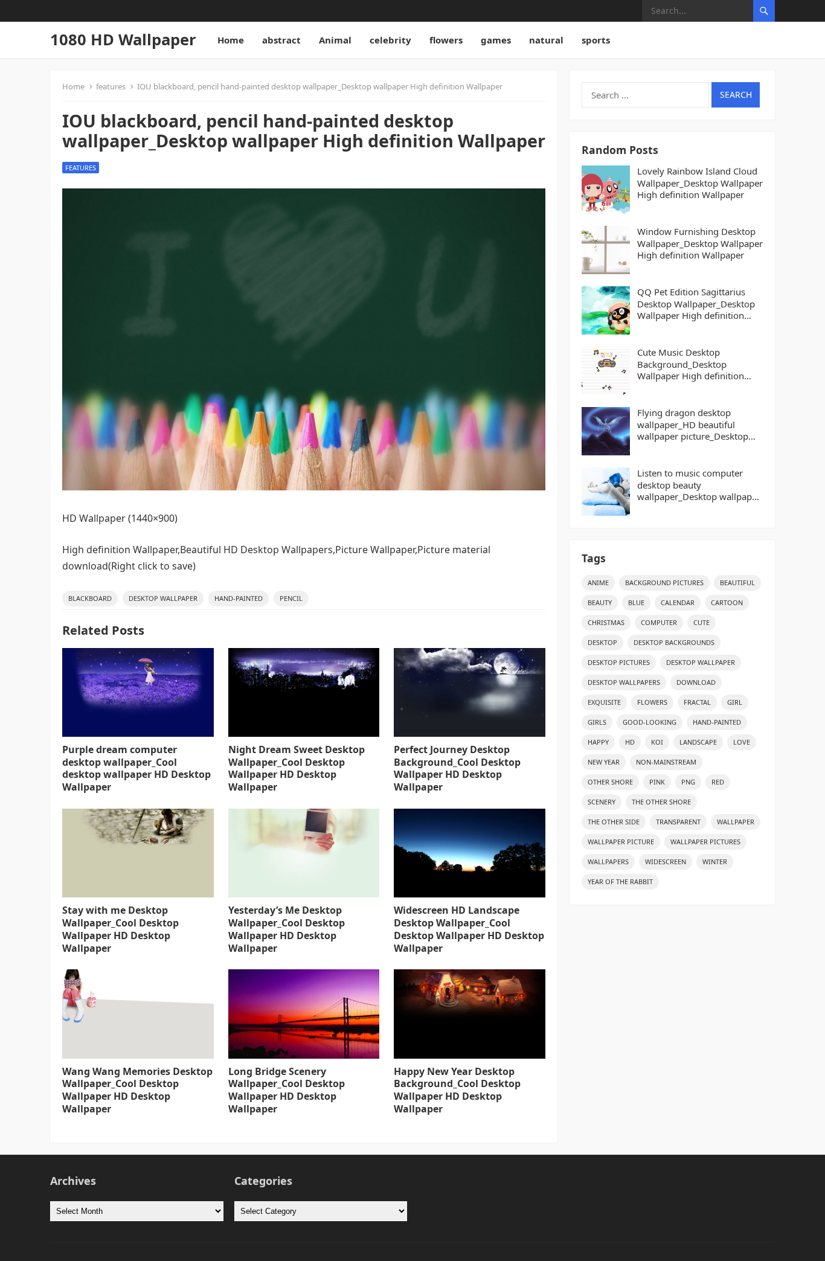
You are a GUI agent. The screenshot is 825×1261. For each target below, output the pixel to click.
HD (630, 741)
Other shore (610, 781)
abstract (281, 40)
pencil (291, 598)
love (741, 741)
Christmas (606, 622)
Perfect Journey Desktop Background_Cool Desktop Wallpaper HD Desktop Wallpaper (457, 768)
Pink (657, 781)
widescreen (665, 861)
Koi (657, 741)
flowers (446, 40)
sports (596, 40)
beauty (600, 602)
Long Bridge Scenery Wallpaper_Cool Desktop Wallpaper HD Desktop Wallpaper (286, 1090)
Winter (714, 861)
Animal (335, 40)
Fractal (697, 702)
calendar (678, 602)
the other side (614, 821)
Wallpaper (735, 821)
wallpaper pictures (705, 841)
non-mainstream (666, 761)
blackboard (90, 598)
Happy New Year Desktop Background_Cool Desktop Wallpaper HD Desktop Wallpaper (457, 1090)
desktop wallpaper (163, 598)
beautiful (737, 582)
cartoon (727, 602)
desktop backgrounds (674, 642)
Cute (701, 622)
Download (696, 682)
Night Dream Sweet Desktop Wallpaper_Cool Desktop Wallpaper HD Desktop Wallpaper (296, 768)
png (688, 781)
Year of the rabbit (620, 881)
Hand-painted (238, 598)
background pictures (664, 582)
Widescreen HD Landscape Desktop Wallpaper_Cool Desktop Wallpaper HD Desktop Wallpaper (469, 928)
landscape (698, 741)
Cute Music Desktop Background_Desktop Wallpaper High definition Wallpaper (690, 364)
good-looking (649, 722)
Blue (636, 602)
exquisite (604, 702)
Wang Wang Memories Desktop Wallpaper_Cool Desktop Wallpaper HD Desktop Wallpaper (137, 1090)
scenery (601, 801)
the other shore (661, 801)
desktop (602, 642)
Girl (734, 702)
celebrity (390, 40)
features (111, 86)
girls (597, 722)
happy (598, 741)
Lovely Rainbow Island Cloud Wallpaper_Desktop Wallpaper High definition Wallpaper (700, 183)
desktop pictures (619, 662)
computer (659, 622)
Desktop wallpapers (624, 682)
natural (546, 40)
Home (230, 40)
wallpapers (608, 861)
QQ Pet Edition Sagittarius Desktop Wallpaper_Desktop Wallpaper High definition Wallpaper (696, 304)
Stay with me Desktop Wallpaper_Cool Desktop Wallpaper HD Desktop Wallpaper (120, 928)
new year (604, 761)
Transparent (678, 821)
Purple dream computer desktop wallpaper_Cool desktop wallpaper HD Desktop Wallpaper (136, 768)
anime (598, 582)
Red (717, 781)
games (496, 40)
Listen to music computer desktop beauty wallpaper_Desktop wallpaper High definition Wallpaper (698, 485)
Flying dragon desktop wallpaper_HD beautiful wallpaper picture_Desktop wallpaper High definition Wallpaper (692, 425)
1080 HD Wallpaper (123, 39)
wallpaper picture (621, 841)
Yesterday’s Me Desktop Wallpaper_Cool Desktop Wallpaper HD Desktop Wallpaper (286, 928)
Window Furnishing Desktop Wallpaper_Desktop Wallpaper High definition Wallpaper (700, 243)
